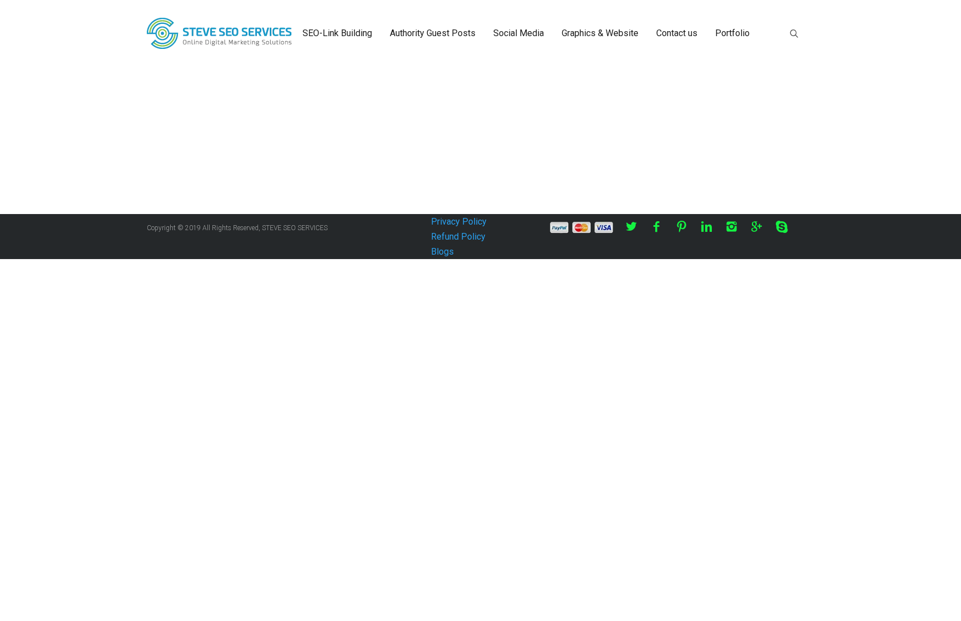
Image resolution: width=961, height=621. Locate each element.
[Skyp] (781, 226)
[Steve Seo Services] (219, 33)
